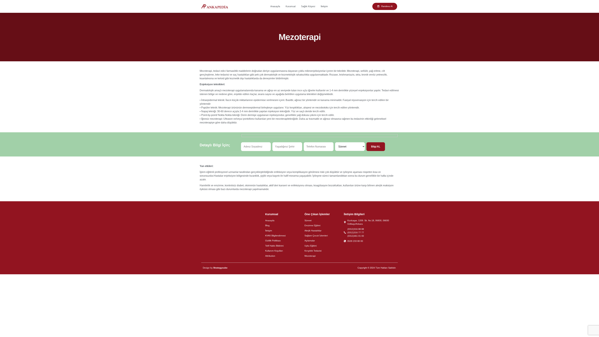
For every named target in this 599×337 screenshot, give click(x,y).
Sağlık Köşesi (308, 6)
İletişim (324, 6)
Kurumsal (290, 6)
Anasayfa (275, 6)
